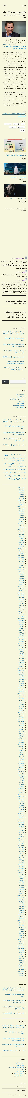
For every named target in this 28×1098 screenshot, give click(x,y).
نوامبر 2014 (21, 765)
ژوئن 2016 (21, 725)
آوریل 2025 (21, 517)
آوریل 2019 (21, 654)
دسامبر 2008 (21, 915)
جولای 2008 (21, 925)
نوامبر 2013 (21, 791)
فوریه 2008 (21, 936)
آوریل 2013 (21, 805)
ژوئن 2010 (21, 877)
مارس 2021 (21, 606)
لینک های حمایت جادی (18, 405)
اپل (9, 455)
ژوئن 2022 (21, 574)
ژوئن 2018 (21, 675)
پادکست (8, 475)
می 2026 (22, 494)
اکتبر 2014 (21, 767)
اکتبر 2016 (21, 717)
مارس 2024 (21, 543)
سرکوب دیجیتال (21, 469)
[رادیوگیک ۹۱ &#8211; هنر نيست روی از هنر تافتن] (15, 190)
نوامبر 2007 (21, 942)
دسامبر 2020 (21, 612)
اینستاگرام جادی (20, 397)
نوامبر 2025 (21, 503)
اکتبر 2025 (21, 505)
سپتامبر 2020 (21, 618)
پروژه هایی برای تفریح (20, 1090)
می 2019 (22, 652)
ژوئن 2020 (21, 625)
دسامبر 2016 (21, 713)
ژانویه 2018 (21, 686)
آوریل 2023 (21, 566)
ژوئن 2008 (21, 927)
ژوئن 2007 (21, 952)
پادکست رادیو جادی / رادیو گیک (16, 399)
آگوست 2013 (21, 797)
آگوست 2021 (21, 595)
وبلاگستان (14, 476)
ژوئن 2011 (21, 852)
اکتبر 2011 (21, 843)
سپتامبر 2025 (21, 507)
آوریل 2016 (21, 730)
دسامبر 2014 (21, 763)
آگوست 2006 (21, 973)
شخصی (7, 469)
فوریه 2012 (21, 835)
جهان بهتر (16, 464)
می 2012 (22, 828)
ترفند (25, 460)
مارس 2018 (21, 681)
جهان (20, 464)
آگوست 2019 (21, 646)
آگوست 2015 (21, 746)
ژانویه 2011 (21, 862)
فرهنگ (22, 472)
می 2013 (22, 803)
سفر (16, 469)
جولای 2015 (21, 749)
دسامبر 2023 (21, 549)
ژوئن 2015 (21, 751)
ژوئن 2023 (21, 562)
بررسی (17, 458)
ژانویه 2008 (21, 938)
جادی (24, 5)
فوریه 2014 (21, 784)
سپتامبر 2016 (21, 719)
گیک (8, 479)
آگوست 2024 (21, 532)
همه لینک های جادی (19, 407)
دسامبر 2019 (21, 637)
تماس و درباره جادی (21, 1086)
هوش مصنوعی (23, 475)
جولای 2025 (21, 511)
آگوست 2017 (21, 696)
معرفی (11, 472)
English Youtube (20, 395)
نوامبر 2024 (21, 526)
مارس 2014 (21, 782)
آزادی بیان (24, 455)
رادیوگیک (20, 466)
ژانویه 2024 (21, 547)
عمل (25, 472)
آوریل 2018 (21, 679)
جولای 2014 (21, 774)
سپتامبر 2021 (21, 593)
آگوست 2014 (21, 772)
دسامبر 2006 (21, 965)
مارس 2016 (21, 732)
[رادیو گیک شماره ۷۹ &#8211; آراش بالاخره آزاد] (15, 169)
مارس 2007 (21, 959)
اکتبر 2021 (21, 591)
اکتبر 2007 (21, 944)
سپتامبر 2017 (21, 694)
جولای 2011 (21, 849)
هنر (4, 472)
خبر (5, 463)
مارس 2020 (21, 631)
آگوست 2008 (21, 923)
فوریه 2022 (21, 583)
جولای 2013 (21, 799)
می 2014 (22, 778)
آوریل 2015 (21, 755)
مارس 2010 (21, 883)
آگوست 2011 (21, 847)
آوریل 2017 (21, 704)
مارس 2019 (21, 656)
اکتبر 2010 (21, 868)
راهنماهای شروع (20, 403)
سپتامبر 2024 (21, 530)
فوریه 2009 (21, 910)
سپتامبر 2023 (21, 555)
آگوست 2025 (21, 509)
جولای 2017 (21, 698)
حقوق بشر (10, 463)
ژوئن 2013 (21, 801)
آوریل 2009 (21, 906)
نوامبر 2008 (21, 917)
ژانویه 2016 (21, 736)
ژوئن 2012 (21, 826)
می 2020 (22, 627)
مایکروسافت (17, 473)
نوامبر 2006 (21, 967)
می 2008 (22, 929)
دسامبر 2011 (21, 839)
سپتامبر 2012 (21, 820)
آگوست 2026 (21, 488)
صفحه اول (23, 1083)
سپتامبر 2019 (21, 643)
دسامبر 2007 (21, 940)
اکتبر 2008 (21, 919)
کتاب (25, 479)
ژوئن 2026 (21, 492)
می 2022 (22, 576)
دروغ (25, 467)
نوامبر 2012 (21, 816)
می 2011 (22, 854)
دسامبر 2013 (21, 788)
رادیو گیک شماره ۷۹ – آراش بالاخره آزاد (18, 177)
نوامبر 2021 (21, 589)
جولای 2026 (21, 490)
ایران (6, 454)
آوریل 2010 (21, 881)
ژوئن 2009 (21, 902)
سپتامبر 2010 (21, 870)
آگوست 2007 (21, 948)
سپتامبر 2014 (21, 770)
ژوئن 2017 (21, 700)
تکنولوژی (10, 208)
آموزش (20, 455)
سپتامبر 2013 (21, 795)
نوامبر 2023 (21, 551)
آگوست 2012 (21, 822)
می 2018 (22, 677)
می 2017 (22, 702)
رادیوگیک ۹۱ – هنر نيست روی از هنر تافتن (18, 199)
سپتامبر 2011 (21, 845)
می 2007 (22, 955)
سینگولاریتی (23, 210)
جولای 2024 (21, 534)
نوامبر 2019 (21, 639)
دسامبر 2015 (21, 738)
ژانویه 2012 (21, 837)
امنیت (13, 455)
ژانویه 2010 (21, 887)
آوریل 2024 (21, 540)
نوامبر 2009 (21, 891)
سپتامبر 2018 (21, 669)
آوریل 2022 (21, 578)
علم (3, 469)
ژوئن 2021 (21, 599)
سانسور (15, 467)
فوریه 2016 (21, 734)
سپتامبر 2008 (21, 921)
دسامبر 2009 (21, 889)
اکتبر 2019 (21, 641)
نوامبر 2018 (21, 664)
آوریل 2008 (21, 931)
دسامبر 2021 (21, 587)
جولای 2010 (21, 875)
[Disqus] (14, 234)
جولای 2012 (21, 824)
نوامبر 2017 (21, 690)
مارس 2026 (21, 498)
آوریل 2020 (21, 629)
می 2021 (22, 601)
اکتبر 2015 (21, 742)
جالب (17, 461)
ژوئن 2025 (21, 513)
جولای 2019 (21, 648)
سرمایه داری (10, 467)
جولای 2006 (21, 976)
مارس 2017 (21, 707)
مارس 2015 (21, 757)
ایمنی (24, 458)
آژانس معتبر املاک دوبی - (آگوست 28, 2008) (13, 357)
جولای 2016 (21, 723)
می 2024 (22, 538)
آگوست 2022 (21, 570)
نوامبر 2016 (21, 715)
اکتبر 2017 (21, 692)
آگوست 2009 (21, 898)
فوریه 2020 (21, 633)
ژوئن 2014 (21, 776)
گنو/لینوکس (18, 478)
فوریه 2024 (21, 545)
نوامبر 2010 (21, 866)
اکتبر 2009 (21, 894)
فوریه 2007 (21, 961)
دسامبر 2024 (21, 524)
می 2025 (22, 515)
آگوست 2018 (21, 671)
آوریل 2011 (21, 856)
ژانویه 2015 (21, 761)
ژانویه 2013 (21, 812)
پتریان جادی (21, 401)
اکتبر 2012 (21, 818)
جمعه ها (4, 460)
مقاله (14, 208)
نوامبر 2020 (21, 614)
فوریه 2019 (21, 658)
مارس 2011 (21, 858)
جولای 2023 (21, 559)
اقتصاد (16, 455)
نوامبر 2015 (21, 740)
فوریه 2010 (21, 885)
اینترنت (20, 458)
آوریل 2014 (21, 780)
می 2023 (22, 564)
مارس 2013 (21, 807)
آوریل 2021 (21, 604)
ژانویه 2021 (21, 610)
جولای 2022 (21, 572)
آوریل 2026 (21, 496)
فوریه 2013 (21, 810)
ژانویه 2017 (21, 711)
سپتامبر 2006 (21, 971)
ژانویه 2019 (21, 660)
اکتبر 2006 (21, 969)
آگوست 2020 (21, 620)
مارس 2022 (21, 580)
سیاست (12, 469)
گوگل (12, 479)
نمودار (6, 473)
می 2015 (22, 753)
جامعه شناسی (8, 460)
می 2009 (22, 904)
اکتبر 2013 (21, 793)
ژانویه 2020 (21, 635)
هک (19, 476)
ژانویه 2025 (21, 522)
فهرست (4, 5)
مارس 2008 (21, 934)
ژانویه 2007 (21, 963)
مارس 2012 (21, 833)
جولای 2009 (21, 900)
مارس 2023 (21, 568)
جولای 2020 (21, 622)
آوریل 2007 (21, 957)
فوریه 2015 (21, 759)
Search (24, 378)
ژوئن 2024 (21, 536)
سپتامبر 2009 (21, 896)
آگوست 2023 (21, 557)
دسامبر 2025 (21, 501)
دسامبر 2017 (21, 688)
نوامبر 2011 (21, 841)
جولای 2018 (21, 673)
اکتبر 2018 (21, 667)
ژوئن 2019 (21, 650)
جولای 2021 (21, 597)
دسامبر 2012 (21, 814)
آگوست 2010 (21, 873)
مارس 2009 (21, 908)
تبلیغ (5, 458)
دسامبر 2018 (21, 662)
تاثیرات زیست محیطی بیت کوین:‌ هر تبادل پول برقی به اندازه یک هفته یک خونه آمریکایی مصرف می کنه (15, 154)
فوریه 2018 (21, 683)
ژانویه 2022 (21, 585)
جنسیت (24, 464)
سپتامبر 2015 (21, 744)
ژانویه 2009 (21, 912)
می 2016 (22, 728)
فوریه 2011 (21, 860)
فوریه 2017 (21, 709)
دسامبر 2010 (21, 864)
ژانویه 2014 (21, 786)
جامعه (13, 461)
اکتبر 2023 (21, 553)
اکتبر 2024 (21, 528)
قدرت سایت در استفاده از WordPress (15, 1095)
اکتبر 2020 (21, 616)
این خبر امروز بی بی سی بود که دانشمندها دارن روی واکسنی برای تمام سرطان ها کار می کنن (14, 46)
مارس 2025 (21, 519)
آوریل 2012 (21, 831)
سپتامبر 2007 (21, 946)
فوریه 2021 (21, 608)
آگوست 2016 (21, 721)
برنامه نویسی (11, 458)
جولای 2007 (21, 950)
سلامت (5, 208)
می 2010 (22, 879)
